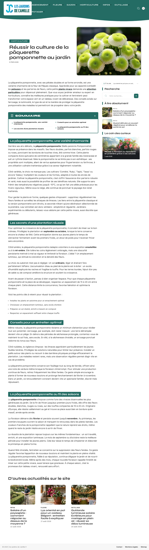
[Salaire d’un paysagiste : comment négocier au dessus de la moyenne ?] (22, 495)
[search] (138, 8)
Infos (12, 507)
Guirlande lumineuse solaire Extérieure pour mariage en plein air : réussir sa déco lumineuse (83, 517)
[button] (137, 83)
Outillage (75, 507)
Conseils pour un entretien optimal (71, 122)
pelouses (16, 89)
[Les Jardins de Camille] (18, 8)
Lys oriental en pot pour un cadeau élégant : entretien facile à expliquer (53, 514)
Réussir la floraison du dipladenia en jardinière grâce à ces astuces (120, 153)
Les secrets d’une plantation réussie (29, 129)
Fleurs (44, 507)
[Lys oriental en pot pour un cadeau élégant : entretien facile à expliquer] (53, 495)
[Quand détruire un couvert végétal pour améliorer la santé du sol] (107, 124)
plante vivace (65, 89)
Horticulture (19, 41)
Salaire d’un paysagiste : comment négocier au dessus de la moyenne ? (18, 517)
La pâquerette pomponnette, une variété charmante (30, 123)
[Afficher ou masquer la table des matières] (68, 115)
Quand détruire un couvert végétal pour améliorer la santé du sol (125, 125)
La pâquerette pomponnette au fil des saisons (73, 128)
